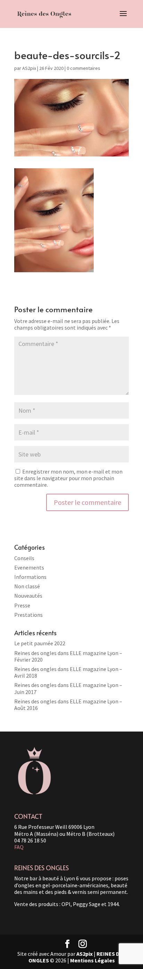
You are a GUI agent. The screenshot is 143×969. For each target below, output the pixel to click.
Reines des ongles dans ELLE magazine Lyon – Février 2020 (68, 656)
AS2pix (29, 68)
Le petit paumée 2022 (39, 643)
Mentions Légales (92, 960)
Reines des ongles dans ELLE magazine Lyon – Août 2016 (68, 704)
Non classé (27, 586)
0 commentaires (83, 68)
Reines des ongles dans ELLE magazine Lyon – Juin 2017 (68, 688)
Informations (30, 576)
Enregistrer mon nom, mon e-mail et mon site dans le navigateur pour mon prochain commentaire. (68, 478)
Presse (22, 605)
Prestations (28, 614)
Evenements (29, 567)
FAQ (19, 846)
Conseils (24, 558)
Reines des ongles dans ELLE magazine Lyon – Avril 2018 (68, 672)
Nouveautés (28, 595)
